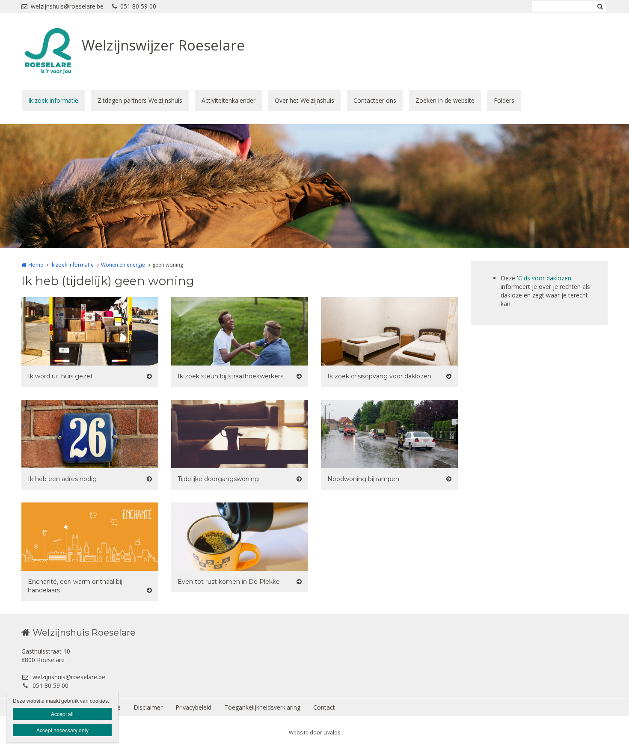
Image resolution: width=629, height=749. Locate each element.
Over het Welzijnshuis (304, 100)
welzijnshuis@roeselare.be (67, 6)
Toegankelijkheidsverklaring (262, 707)
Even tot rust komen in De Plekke (229, 582)
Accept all (62, 713)
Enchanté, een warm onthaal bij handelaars (75, 586)
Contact (324, 707)
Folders (504, 100)
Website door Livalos (314, 732)
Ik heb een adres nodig (62, 479)
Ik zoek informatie (53, 100)
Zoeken (599, 6)
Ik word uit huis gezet (60, 376)
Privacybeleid (193, 707)
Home (35, 264)
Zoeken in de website (445, 100)
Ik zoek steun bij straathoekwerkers (230, 376)
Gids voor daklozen (544, 278)
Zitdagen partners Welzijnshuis (140, 100)
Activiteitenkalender (228, 100)
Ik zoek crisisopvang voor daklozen (379, 376)
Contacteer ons (374, 100)
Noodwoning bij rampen (363, 479)
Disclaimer (148, 707)
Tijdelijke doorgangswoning (218, 479)
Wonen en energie (123, 264)
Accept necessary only (62, 730)
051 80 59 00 (138, 6)
